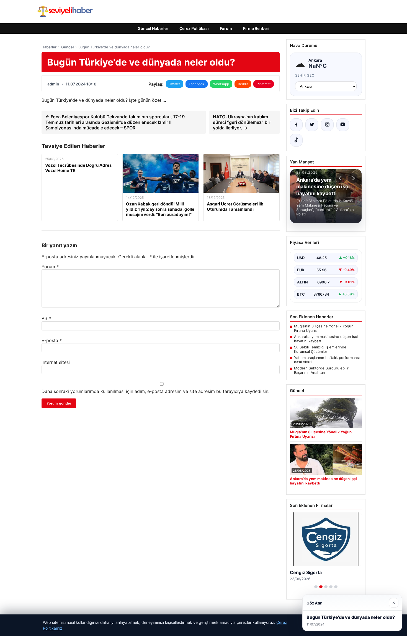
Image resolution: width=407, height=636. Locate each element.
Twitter (174, 84)
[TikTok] (296, 140)
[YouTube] (342, 124)
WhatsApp (221, 84)
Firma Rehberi (256, 28)
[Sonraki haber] (352, 178)
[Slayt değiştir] (316, 586)
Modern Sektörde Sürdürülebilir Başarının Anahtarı (321, 370)
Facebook (196, 84)
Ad (46, 318)
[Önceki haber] (341, 178)
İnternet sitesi (56, 362)
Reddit (243, 84)
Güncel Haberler (153, 28)
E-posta (52, 340)
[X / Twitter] (311, 124)
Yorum (50, 266)
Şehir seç (305, 75)
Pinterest (264, 84)
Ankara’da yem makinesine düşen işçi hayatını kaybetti (326, 338)
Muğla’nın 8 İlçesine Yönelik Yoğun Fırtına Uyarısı (324, 328)
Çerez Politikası (194, 28)
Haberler (49, 47)
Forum (226, 28)
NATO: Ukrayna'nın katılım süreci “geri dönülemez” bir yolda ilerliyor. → (241, 122)
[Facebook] (296, 124)
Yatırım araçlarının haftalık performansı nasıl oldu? (327, 359)
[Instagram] (327, 124)
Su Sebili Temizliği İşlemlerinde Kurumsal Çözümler (320, 349)
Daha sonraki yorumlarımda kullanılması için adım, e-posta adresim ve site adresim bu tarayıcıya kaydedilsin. (155, 391)
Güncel (67, 47)
